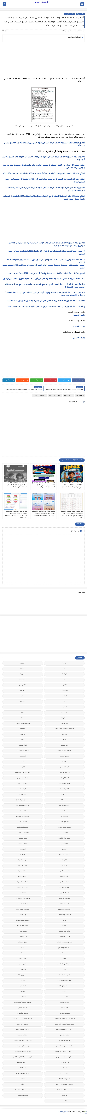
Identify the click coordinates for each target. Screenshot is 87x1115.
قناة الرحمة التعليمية (64, 980)
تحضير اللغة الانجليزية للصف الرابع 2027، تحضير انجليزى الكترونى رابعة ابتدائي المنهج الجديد (43, 485)
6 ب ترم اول (64, 723)
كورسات (64, 991)
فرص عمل (22, 964)
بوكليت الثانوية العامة (23, 920)
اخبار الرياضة (23, 745)
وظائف (64, 1101)
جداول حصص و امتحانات (64, 942)
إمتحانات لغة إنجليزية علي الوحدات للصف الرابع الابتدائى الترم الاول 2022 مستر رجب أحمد (46, 307)
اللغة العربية (64, 876)
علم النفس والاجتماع (64, 964)
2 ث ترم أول (22, 685)
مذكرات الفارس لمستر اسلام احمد (64, 1019)
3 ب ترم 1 (22, 696)
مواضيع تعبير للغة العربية (64, 1084)
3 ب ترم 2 (64, 701)
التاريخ (23, 767)
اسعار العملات (64, 756)
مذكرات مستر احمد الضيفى (64, 1046)
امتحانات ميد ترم (23, 904)
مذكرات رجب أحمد (22, 1024)
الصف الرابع (69, 14)
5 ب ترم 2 (22, 712)
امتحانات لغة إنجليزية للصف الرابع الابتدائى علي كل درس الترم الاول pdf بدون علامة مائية (46, 301)
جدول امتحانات (22, 942)
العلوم (64, 849)
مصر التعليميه (64, 1062)
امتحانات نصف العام (22, 909)
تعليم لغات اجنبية (22, 926)
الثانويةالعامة (64, 789)
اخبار (22, 740)
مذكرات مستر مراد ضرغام (64, 1057)
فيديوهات (23, 969)
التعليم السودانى (64, 783)
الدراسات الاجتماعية (22, 805)
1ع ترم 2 (22, 674)
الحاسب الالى (64, 800)
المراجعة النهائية (39, 395)
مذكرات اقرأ (64, 1008)
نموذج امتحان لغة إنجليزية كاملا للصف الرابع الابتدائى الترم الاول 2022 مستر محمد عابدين (45, 273)
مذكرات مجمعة (23, 1035)
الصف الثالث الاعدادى (64, 827)
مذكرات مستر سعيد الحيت (22, 1046)
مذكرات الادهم (22, 1008)
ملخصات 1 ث (64, 1068)
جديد (22, 948)
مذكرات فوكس (64, 1035)
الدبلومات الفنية (64, 805)
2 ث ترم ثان (64, 690)
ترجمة (64, 926)
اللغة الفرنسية (22, 876)
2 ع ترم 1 (22, 690)
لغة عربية (22, 997)
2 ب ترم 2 (64, 679)
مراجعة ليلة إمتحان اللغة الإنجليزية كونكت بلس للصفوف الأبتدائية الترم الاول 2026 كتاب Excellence (43, 513)
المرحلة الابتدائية (64, 887)
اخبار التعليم (64, 745)
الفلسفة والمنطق (64, 855)
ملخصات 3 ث (64, 1073)
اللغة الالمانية (22, 865)
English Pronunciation (23, 723)
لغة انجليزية (64, 997)
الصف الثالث (23, 822)
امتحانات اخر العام (64, 898)
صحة (22, 953)
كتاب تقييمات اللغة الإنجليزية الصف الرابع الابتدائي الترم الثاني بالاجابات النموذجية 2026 (17, 485)
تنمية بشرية (23, 937)
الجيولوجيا (22, 794)
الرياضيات (64, 811)
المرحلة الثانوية (64, 893)
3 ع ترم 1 (64, 707)
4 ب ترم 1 (80, 14)
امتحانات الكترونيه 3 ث (23, 898)
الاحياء (64, 762)
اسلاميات (23, 756)
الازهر (22, 762)
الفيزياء (22, 855)
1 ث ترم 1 (64, 669)
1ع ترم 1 (64, 674)
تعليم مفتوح (23, 931)
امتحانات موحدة (64, 904)
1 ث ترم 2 (22, 669)
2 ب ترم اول (22, 679)
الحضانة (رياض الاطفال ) (22, 800)
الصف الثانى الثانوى (64, 838)
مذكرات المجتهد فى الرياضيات (22, 1019)
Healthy (22, 729)
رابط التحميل (79, 315)
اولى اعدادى (22, 915)
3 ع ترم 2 (22, 701)
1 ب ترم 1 (64, 663)
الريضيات (23, 811)
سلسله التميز (64, 953)
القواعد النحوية (22, 860)
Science (64, 734)
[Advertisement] (43, 60)
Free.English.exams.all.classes (64, 729)
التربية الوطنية (64, 778)
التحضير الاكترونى (64, 772)
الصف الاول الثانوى (64, 822)
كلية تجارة (23, 986)
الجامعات (23, 789)
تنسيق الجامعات (64, 937)
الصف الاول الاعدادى (22, 816)
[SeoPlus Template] (85, 1112)
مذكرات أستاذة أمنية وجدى (22, 1002)
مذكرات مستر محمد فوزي (22, 1051)
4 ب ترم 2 (64, 712)
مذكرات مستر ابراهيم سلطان (22, 1040)
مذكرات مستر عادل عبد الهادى (64, 1051)
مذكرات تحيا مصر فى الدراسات (64, 1024)
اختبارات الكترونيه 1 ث (22, 751)
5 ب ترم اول (64, 718)
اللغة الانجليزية (54, 395)
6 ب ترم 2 (22, 718)
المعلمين (23, 893)
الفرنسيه (23, 849)
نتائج (22, 1084)
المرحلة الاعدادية (22, 887)
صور (64, 958)
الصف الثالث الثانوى (23, 827)
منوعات (22, 1079)
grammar (23, 734)
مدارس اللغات (64, 1002)
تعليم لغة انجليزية (64, 931)
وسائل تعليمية (23, 1095)
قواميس (22, 980)
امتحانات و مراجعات (64, 915)
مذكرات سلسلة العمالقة (64, 1030)
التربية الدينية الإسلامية (22, 772)
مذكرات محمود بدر (64, 1040)
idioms (64, 740)
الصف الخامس (22, 838)
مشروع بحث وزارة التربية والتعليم (22, 1057)
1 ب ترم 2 (22, 663)
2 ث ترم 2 (64, 685)
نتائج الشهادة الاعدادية (64, 1090)
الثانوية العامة (22, 783)
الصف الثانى (64, 833)
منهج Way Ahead (64, 1079)
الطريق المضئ (41, 2)
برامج (64, 920)
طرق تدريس (23, 958)
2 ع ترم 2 (64, 696)
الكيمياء (64, 865)
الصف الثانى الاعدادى (22, 833)
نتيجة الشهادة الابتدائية (22, 1090)
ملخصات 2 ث (22, 1068)
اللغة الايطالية (22, 871)
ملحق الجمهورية (22, 1062)
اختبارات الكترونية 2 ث (64, 751)
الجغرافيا (64, 794)
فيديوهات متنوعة (64, 975)
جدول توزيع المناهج (64, 948)
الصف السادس (23, 844)
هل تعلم (64, 1095)
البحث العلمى (64, 767)
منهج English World (22, 1073)
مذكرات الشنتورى (22, 1013)
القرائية (64, 860)
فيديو (64, 969)
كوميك (23, 991)
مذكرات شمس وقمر (22, 1030)
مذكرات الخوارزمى (64, 1013)
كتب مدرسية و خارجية (64, 986)
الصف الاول (64, 816)
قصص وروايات (22, 975)
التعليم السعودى (22, 778)
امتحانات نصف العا (64, 909)
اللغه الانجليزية (64, 882)
